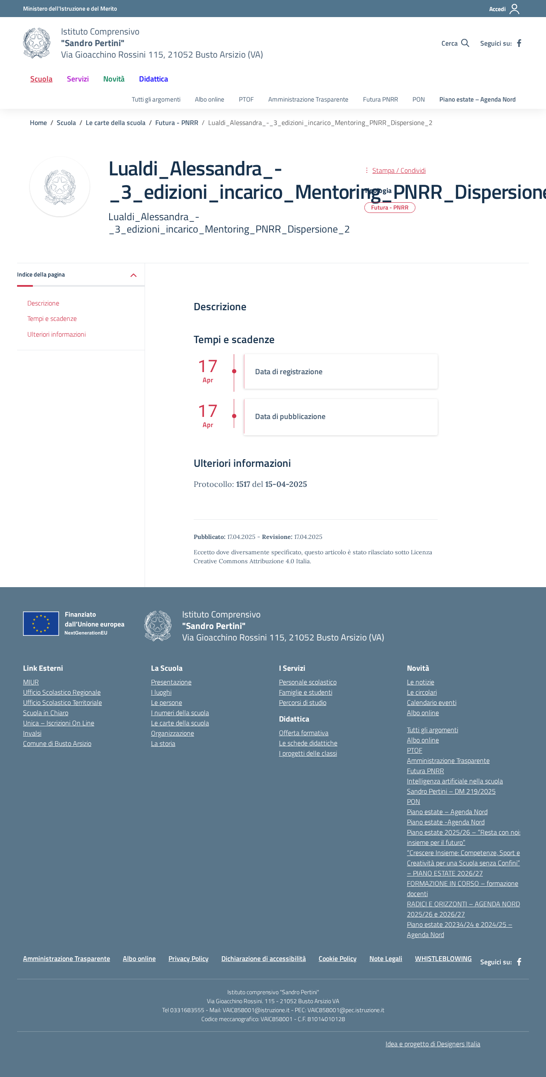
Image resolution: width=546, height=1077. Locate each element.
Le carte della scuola (180, 723)
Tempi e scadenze (52, 319)
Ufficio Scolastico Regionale (62, 692)
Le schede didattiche (308, 743)
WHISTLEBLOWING (443, 958)
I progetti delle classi (308, 753)
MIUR (31, 682)
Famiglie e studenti (305, 692)
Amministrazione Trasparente (308, 99)
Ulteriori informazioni (56, 334)
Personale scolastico (308, 682)
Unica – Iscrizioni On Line (58, 723)
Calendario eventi (431, 702)
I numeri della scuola (180, 712)
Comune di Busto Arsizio (57, 743)
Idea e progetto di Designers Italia (433, 1044)
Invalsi (32, 733)
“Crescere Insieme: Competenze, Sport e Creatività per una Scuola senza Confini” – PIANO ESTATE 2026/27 (463, 862)
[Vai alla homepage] (36, 43)
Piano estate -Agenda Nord (446, 822)
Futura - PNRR (390, 207)
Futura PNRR (380, 99)
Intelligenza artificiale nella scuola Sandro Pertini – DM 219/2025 (455, 786)
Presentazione (171, 682)
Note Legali (385, 958)
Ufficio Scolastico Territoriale (62, 702)
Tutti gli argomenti (156, 99)
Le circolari (422, 692)
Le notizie (420, 682)
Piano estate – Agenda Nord (477, 99)
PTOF (246, 99)
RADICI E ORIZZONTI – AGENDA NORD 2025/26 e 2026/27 (463, 909)
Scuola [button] (41, 78)
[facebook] (519, 43)
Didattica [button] (153, 78)
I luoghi (161, 692)
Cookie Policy (338, 958)
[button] (81, 275)
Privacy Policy (188, 958)
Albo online (209, 99)
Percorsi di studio (302, 702)
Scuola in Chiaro (45, 712)
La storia (163, 743)
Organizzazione (172, 733)
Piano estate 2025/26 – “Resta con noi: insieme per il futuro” (463, 837)
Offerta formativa (303, 733)
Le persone (166, 702)
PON (418, 99)
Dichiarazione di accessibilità (263, 958)
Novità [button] (114, 78)
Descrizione (43, 303)
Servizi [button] (78, 78)
